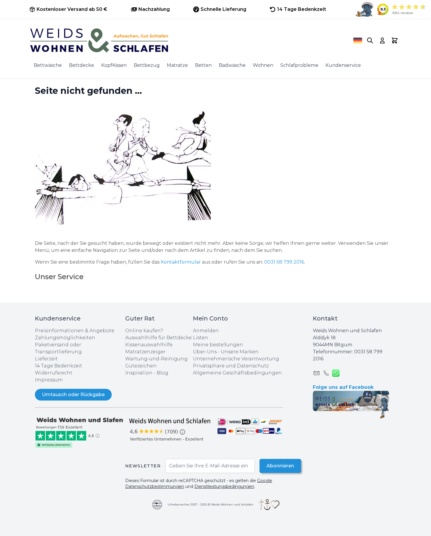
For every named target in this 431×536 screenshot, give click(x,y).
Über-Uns (205, 351)
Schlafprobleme (299, 65)
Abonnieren (280, 466)
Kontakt (325, 318)
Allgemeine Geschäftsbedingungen (237, 373)
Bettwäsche (48, 65)
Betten (203, 65)
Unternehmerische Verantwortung (236, 359)
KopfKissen (114, 65)
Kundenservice (343, 65)
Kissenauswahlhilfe (149, 344)
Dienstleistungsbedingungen (224, 486)
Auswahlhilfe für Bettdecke (158, 337)
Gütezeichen (141, 366)
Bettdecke (81, 65)
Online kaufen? (144, 330)
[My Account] (382, 40)
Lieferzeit (46, 359)
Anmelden (206, 330)
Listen (200, 337)
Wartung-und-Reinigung (156, 359)
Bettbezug (147, 65)
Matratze (177, 65)
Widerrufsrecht (53, 373)
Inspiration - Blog (146, 373)
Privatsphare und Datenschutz (231, 366)
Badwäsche (232, 65)
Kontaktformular (181, 262)
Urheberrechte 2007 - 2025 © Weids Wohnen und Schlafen (210, 504)
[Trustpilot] (80, 432)
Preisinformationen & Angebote (74, 330)
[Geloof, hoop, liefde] (269, 504)
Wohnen (263, 65)
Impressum (49, 380)
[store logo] (183, 40)
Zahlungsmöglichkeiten (65, 337)
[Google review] (170, 429)
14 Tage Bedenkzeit (58, 366)
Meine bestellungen (218, 344)
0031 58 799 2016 (284, 262)
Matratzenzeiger (145, 351)
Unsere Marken (240, 351)
